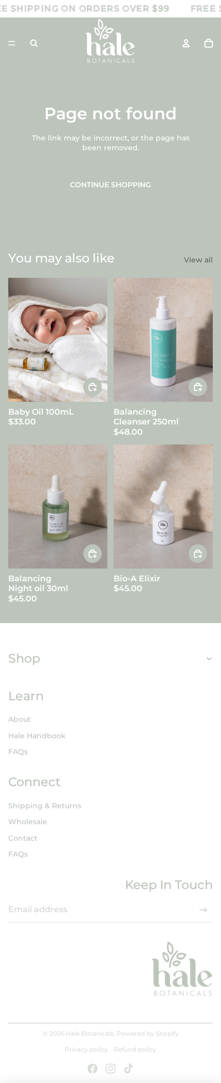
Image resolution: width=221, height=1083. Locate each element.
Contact (23, 838)
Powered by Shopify (148, 1033)
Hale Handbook (37, 735)
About (19, 719)
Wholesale (27, 821)
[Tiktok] (128, 1068)
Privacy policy (86, 1049)
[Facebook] (92, 1068)
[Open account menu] (186, 43)
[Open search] (34, 43)
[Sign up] (203, 909)
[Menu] (12, 43)
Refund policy (135, 1049)
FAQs (18, 751)
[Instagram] (110, 1068)
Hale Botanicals (90, 1033)
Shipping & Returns (44, 805)
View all (198, 259)
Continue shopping (110, 184)
